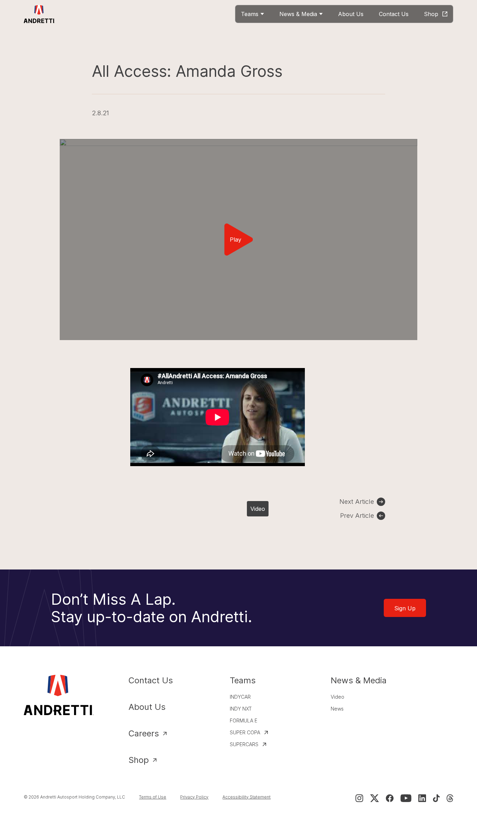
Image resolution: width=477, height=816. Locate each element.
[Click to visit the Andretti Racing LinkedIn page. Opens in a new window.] (422, 798)
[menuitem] (252, 14)
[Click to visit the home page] (39, 14)
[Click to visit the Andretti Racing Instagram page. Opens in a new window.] (359, 798)
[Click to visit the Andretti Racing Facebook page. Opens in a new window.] (390, 798)
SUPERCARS (244, 744)
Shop (139, 760)
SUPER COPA (245, 732)
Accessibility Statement (246, 797)
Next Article (356, 501)
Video (257, 508)
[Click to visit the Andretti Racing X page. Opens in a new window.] (374, 798)
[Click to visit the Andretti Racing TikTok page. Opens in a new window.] (436, 798)
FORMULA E (243, 720)
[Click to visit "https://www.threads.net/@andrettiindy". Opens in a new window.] (450, 798)
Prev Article (357, 515)
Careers (144, 733)
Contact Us (151, 680)
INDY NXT (241, 709)
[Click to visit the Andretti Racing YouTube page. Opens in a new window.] (406, 798)
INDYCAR (240, 697)
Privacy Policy (194, 797)
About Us (147, 707)
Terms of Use (152, 797)
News (337, 709)
